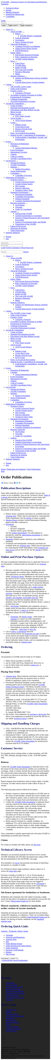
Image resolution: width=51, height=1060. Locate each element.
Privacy (8, 1025)
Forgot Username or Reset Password (19, 248)
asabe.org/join (38, 587)
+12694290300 (6, 960)
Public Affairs (15, 53)
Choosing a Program (23, 93)
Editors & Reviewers (18, 226)
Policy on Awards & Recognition (22, 133)
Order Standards (12, 948)
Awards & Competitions (15, 104)
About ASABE (16, 32)
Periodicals (10, 524)
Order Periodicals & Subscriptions (18, 946)
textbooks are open (32, 634)
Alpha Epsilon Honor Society (26, 48)
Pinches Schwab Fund (23, 129)
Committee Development (24, 197)
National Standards (22, 199)
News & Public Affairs (14, 987)
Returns (9, 952)
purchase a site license (38, 714)
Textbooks (14, 617)
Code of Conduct (16, 156)
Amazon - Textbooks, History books (14, 931)
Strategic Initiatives (17, 76)
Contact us (24, 610)
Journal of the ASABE (23, 214)
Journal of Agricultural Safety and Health (30, 222)
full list (28, 518)
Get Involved (11, 161)
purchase (9, 593)
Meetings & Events (13, 989)
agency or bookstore (18, 632)
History (18, 34)
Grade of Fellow (16, 106)
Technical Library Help (24, 190)
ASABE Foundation (18, 165)
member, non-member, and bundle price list (22, 598)
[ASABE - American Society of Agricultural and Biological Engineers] (25, 4)
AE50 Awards (15, 118)
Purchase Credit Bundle (14, 950)
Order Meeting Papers (14, 944)
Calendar (13, 146)
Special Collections (22, 188)
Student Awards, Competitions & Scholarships (27, 135)
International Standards (23, 195)
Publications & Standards (15, 178)
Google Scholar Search (23, 184)
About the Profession (18, 44)
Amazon (13, 619)
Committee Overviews (23, 175)
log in (17, 863)
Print (3, 471)
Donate (8, 237)
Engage (8, 10)
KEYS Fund (20, 131)
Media (17, 74)
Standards (9, 539)
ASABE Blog (20, 65)
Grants (12, 123)
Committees (10, 17)
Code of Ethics (11, 1031)
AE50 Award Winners (23, 120)
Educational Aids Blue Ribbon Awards (24, 110)
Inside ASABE (20, 68)
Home (3, 469)
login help (13, 871)
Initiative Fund (20, 125)
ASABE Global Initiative (24, 59)
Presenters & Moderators (19, 144)
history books (27, 617)
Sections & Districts (17, 163)
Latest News (20, 63)
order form (23, 629)
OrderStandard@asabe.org (37, 917)
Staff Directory (11, 1020)
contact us (34, 665)
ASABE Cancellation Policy (21, 159)
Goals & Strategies (22, 38)
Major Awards (15, 112)
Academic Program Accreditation (27, 46)
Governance (19, 40)
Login (3, 21)
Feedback (9, 1000)
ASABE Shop (11, 1010)
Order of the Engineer (18, 89)
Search (25, 252)
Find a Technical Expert (24, 42)
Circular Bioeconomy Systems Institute (29, 82)
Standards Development (19, 192)
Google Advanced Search (24, 182)
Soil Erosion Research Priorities (27, 55)
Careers (8, 84)
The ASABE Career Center (20, 87)
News (12, 61)
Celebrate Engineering (18, 99)
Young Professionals (18, 171)
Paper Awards (15, 114)
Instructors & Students (18, 228)
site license (15, 606)
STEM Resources (21, 51)
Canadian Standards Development (28, 201)
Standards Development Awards (22, 108)
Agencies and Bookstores (15, 937)
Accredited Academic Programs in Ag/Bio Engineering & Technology (26, 96)
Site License (10, 954)
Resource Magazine (22, 72)
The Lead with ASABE (24, 70)
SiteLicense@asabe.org (19, 901)
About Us (9, 29)
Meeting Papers (11, 520)
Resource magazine (17, 203)
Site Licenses (20, 186)
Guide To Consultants (23, 209)
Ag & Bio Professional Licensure (22, 101)
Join (7, 239)
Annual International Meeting (26, 148)
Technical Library (12, 8)
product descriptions (19, 533)
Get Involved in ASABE (15, 998)
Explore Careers (16, 91)
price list (33, 629)
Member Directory (13, 12)
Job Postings (20, 205)
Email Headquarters (20, 960)
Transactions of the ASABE (25, 224)
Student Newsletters (22, 169)
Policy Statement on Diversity (26, 57)
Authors (13, 154)
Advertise (18, 207)
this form (37, 845)
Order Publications (17, 230)
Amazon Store (11, 939)
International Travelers (18, 152)
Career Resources (12, 996)
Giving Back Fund (22, 127)
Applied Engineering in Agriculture (28, 216)
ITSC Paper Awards (22, 116)
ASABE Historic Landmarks (31, 36)
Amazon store (11, 516)
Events (8, 142)
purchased (40, 884)
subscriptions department (31, 535)
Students (13, 167)
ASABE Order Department (37, 704)
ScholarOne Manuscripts (15, 14)
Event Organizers (16, 150)
